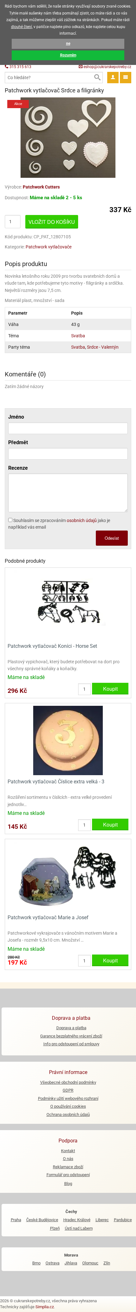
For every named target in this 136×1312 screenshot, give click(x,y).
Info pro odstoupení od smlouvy (71, 1044)
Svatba (78, 335)
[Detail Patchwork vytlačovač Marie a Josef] (68, 876)
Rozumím (68, 55)
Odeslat (112, 538)
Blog (68, 1183)
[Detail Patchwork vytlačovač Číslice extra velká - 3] (68, 740)
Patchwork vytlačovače (48, 246)
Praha (16, 1219)
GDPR (68, 1090)
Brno (36, 1263)
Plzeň (55, 1228)
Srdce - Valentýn (103, 347)
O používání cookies (68, 1106)
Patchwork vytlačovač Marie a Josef (48, 917)
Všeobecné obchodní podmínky (68, 1082)
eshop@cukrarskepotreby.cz (107, 67)
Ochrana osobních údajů (68, 1114)
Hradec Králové (76, 1219)
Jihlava (71, 1263)
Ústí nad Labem (79, 1228)
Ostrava (52, 1263)
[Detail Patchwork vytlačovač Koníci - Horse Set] (68, 604)
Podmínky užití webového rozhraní (68, 1098)
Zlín (106, 1263)
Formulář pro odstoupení (68, 1174)
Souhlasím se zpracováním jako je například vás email (59, 524)
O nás (68, 1158)
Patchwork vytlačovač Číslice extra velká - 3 (56, 782)
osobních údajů (82, 520)
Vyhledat (97, 77)
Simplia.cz (44, 1306)
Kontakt (68, 1150)
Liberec (102, 1219)
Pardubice (123, 1219)
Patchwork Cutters (41, 186)
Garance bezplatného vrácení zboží (71, 1036)
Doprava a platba (71, 1027)
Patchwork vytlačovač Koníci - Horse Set (52, 646)
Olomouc (90, 1263)
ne (68, 43)
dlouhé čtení (21, 27)
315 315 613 (20, 67)
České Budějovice (42, 1219)
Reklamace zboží (68, 1166)
